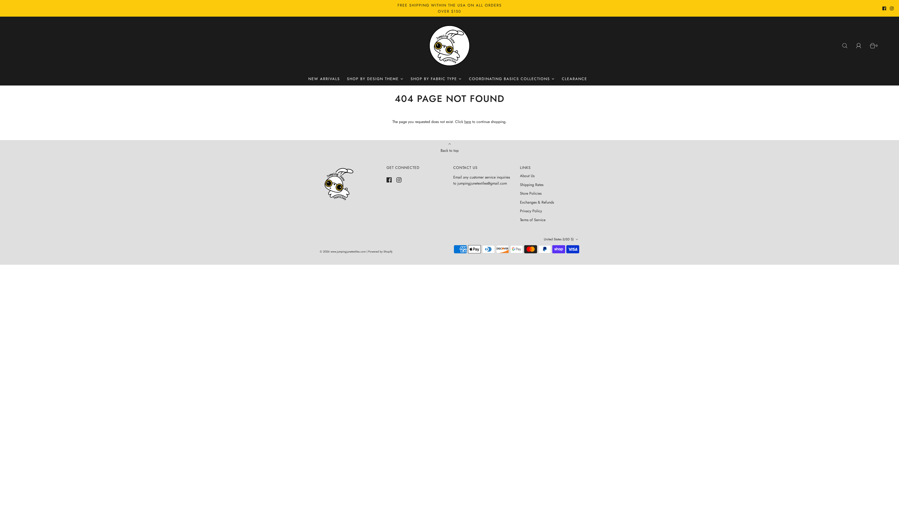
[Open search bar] (847, 46)
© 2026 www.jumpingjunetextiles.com (343, 251)
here (467, 121)
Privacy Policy (531, 211)
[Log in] (861, 46)
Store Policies (531, 193)
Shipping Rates (531, 184)
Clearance (574, 79)
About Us (527, 176)
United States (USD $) (559, 239)
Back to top (450, 150)
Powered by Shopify (380, 251)
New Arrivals (324, 79)
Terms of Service (532, 220)
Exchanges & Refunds (537, 202)
